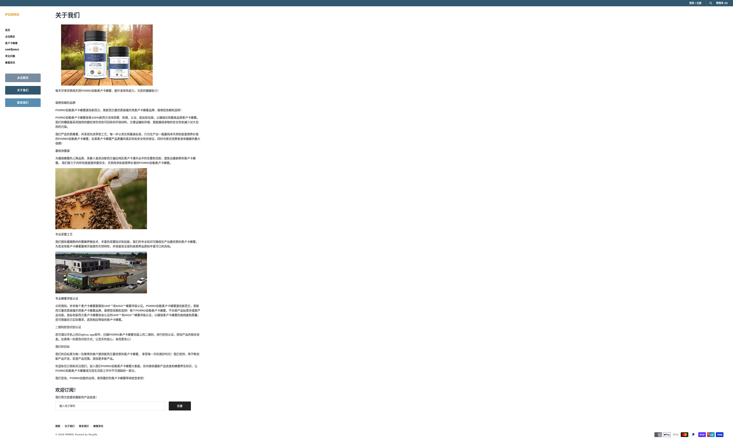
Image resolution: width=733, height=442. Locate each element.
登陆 (691, 3)
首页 (7, 30)
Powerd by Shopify (86, 434)
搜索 (57, 426)
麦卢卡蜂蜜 (11, 43)
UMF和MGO (12, 49)
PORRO (69, 434)
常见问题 (10, 56)
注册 (699, 3)
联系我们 (23, 102)
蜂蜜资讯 (10, 62)
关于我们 (23, 90)
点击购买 (10, 36)
